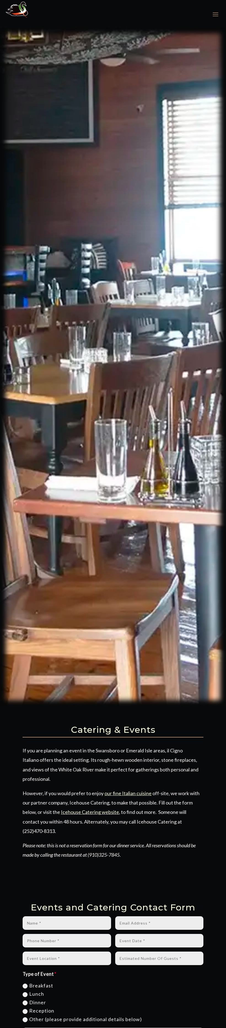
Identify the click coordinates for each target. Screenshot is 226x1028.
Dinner (37, 1002)
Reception (41, 1011)
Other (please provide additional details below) (85, 1019)
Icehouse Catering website (90, 812)
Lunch (36, 994)
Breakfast (41, 985)
